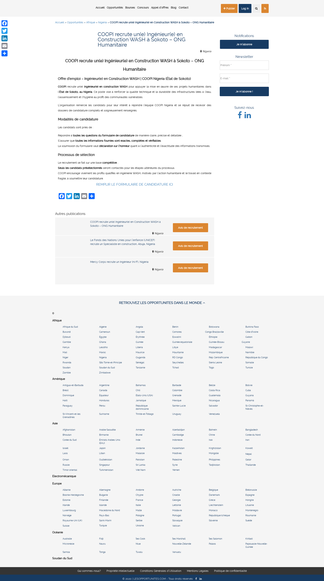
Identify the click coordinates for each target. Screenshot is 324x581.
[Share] (4, 53)
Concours (143, 7)
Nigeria (102, 22)
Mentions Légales (197, 570)
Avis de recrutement (190, 227)
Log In (245, 8)
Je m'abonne (244, 44)
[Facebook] (4, 23)
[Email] (4, 46)
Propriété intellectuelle (120, 570)
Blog (173, 7)
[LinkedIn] (4, 38)
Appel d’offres (160, 7)
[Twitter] (4, 31)
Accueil (100, 7)
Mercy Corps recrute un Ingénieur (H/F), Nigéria (119, 261)
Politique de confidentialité (230, 570)
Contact (183, 7)
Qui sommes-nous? (89, 570)
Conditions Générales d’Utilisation (160, 570)
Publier (230, 8)
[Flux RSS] (265, 8)
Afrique (90, 22)
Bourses (130, 7)
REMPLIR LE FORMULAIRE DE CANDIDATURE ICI (134, 184)
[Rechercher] (256, 8)
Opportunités (115, 7)
